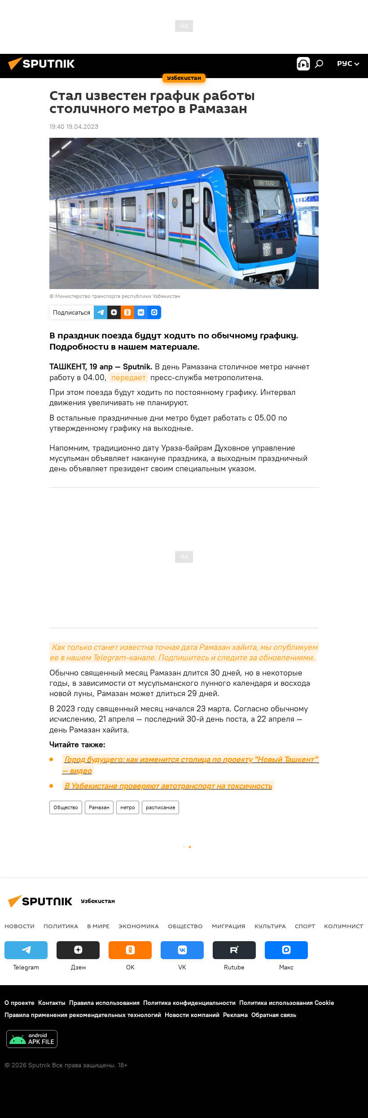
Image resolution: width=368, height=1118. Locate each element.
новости (19, 926)
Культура (270, 926)
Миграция (228, 926)
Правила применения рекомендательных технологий (82, 1015)
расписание (160, 807)
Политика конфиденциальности (189, 1003)
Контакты (52, 1003)
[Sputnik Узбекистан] (43, 71)
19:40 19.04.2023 (73, 127)
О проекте (19, 1003)
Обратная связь (273, 1015)
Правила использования (104, 1003)
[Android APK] (31, 1040)
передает (128, 377)
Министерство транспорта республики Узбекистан (117, 296)
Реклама (235, 1015)
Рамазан (99, 807)
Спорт (305, 926)
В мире (98, 926)
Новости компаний (192, 1015)
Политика (61, 926)
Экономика (138, 926)
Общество (65, 807)
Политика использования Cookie (286, 1003)
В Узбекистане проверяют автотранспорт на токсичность (168, 785)
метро (127, 807)
